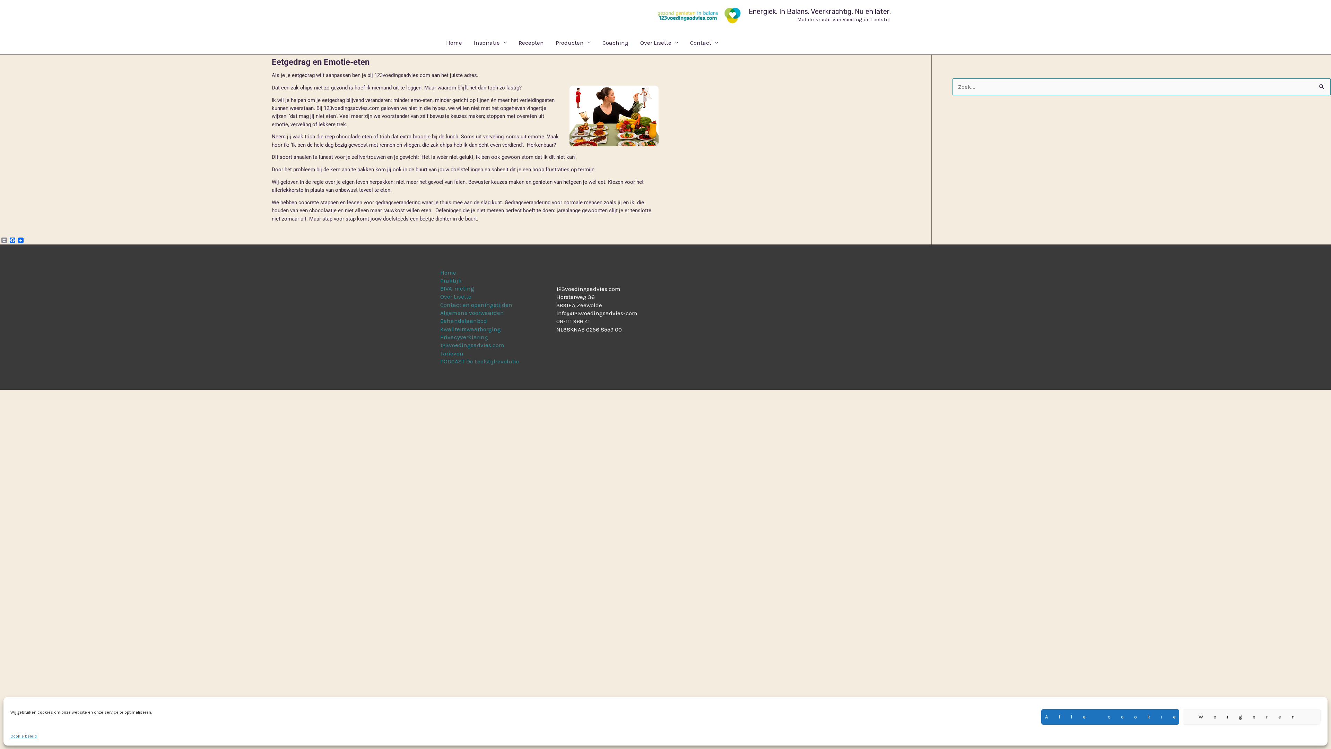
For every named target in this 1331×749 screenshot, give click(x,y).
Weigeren (1252, 717)
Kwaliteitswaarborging (470, 329)
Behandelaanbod (463, 320)
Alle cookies (1112, 717)
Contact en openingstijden (476, 304)
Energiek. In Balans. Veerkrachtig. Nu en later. (820, 11)
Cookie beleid (23, 736)
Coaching (615, 42)
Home (454, 42)
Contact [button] (700, 42)
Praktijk (451, 280)
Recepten (531, 42)
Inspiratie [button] (487, 42)
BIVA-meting (457, 288)
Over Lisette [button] (655, 42)
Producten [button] (570, 42)
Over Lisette (455, 296)
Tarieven (451, 353)
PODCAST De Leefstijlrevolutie (479, 361)
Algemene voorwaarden (472, 312)
